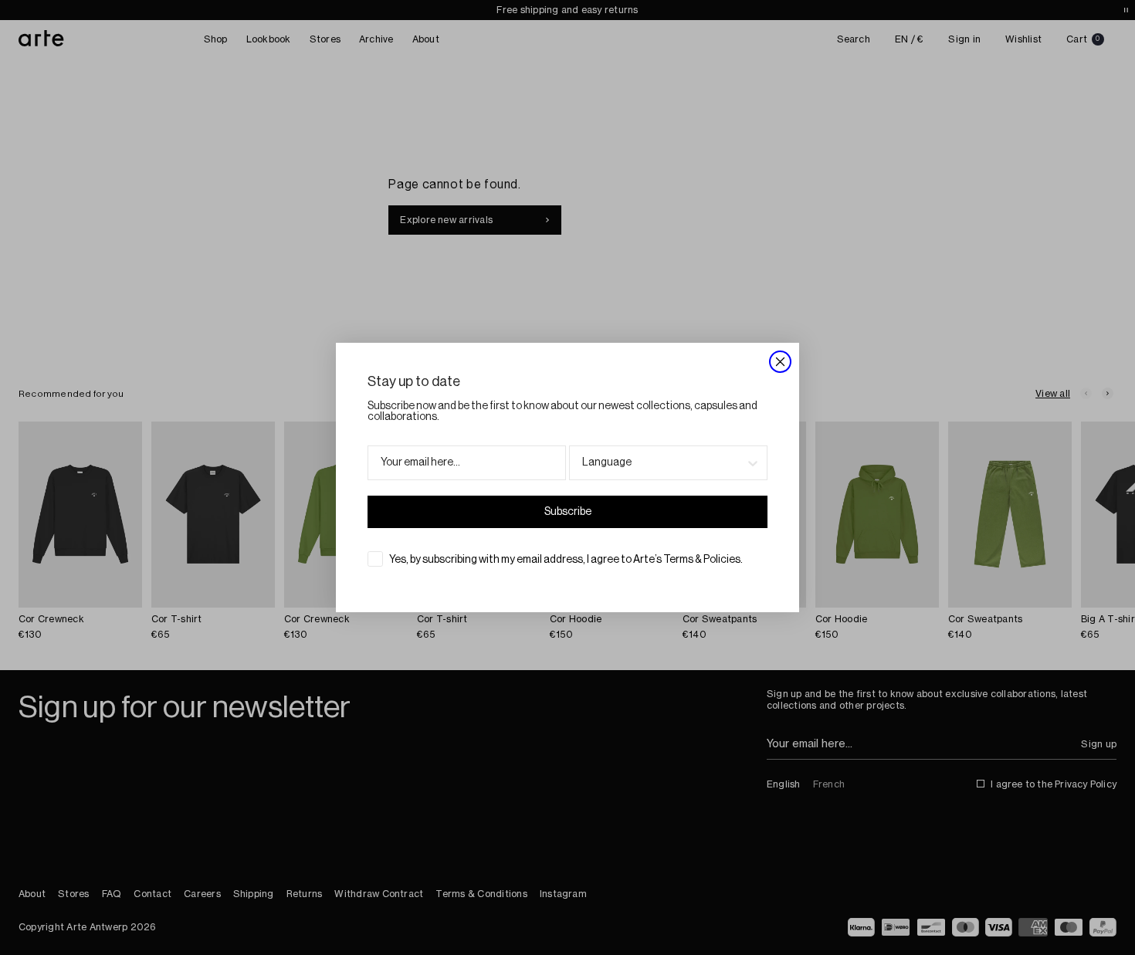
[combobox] (663, 462)
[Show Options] (753, 462)
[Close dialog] (780, 361)
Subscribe (567, 511)
